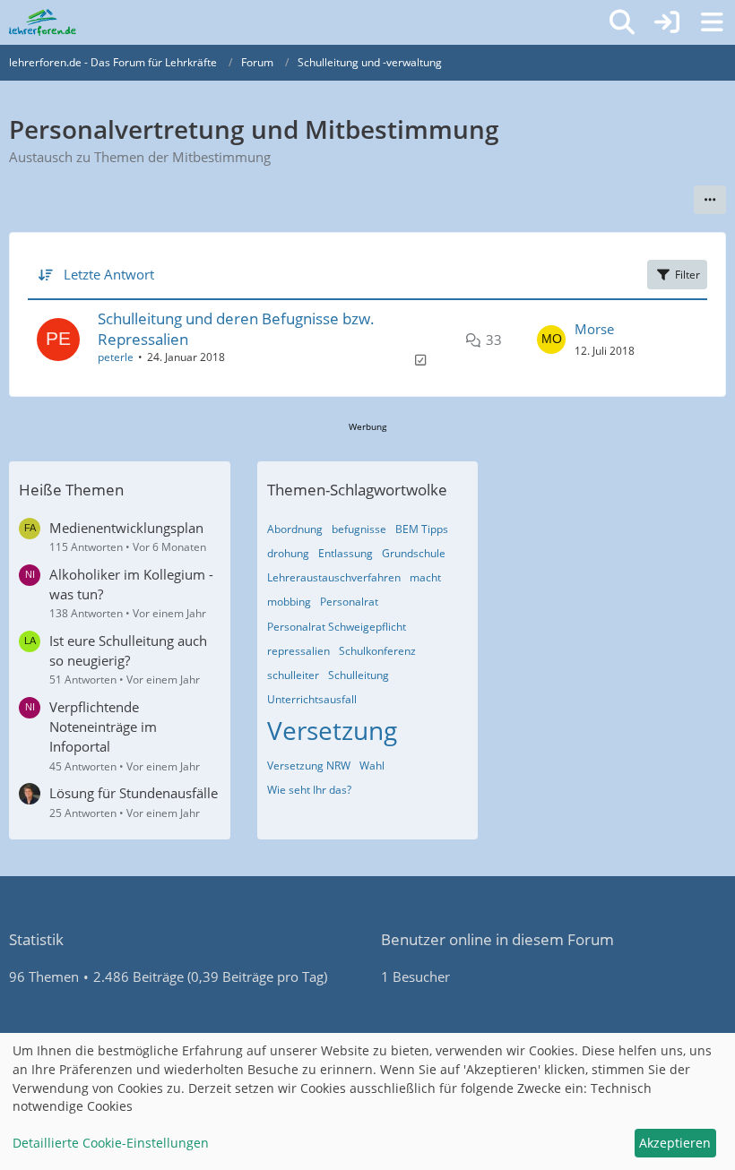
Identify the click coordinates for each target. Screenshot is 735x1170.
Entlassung (345, 553)
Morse (594, 329)
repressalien (298, 650)
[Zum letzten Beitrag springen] (551, 339)
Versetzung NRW (308, 765)
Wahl (372, 765)
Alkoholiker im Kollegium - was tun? (131, 584)
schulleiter (293, 675)
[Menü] (712, 22)
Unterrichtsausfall (312, 699)
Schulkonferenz (377, 650)
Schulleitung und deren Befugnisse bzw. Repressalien (236, 328)
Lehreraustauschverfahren (334, 577)
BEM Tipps (421, 529)
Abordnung (295, 529)
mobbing (289, 601)
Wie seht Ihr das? (309, 789)
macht (425, 577)
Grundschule (413, 553)
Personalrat (349, 601)
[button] (710, 199)
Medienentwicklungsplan (126, 528)
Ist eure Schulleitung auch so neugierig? (128, 650)
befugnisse (359, 529)
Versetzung (332, 730)
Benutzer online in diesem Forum (497, 939)
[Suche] (622, 22)
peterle (116, 357)
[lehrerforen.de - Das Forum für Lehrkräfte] (42, 22)
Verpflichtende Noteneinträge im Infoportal (103, 726)
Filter (687, 274)
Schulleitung (358, 675)
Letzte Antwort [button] (109, 274)
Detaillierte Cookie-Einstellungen (111, 1142)
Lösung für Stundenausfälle (133, 793)
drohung (288, 553)
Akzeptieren (675, 1142)
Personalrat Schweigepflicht (336, 626)
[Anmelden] (667, 22)
